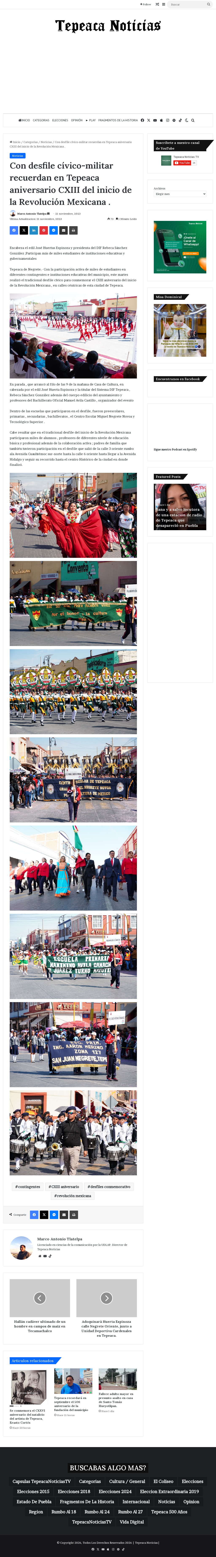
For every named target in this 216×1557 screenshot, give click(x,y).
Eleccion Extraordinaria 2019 (169, 1491)
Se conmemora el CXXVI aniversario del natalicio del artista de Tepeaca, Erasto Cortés (27, 1417)
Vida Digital (132, 1522)
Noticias (46, 142)
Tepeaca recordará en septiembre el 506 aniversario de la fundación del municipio (71, 1404)
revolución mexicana (74, 1196)
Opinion (191, 1501)
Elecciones (60, 120)
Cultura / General (127, 1481)
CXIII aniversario (65, 1187)
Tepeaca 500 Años (169, 1511)
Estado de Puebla (34, 1501)
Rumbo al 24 (97, 1511)
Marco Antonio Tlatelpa (31, 213)
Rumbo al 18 (63, 1511)
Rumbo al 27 (130, 1511)
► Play (90, 120)
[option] (180, 507)
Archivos (159, 188)
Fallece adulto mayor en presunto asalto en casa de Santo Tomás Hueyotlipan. (116, 1400)
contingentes (29, 1187)
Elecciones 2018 (74, 1491)
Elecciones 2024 (115, 1491)
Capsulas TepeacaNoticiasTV (42, 1481)
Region (36, 1511)
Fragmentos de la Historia (118, 120)
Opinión (76, 120)
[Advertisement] (108, 73)
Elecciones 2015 (33, 1491)
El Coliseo (163, 1481)
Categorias (41, 120)
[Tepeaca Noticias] (108, 26)
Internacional (136, 1501)
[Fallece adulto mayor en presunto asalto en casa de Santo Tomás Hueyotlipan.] (118, 1379)
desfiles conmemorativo (110, 1187)
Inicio (26, 120)
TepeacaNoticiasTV (92, 1522)
